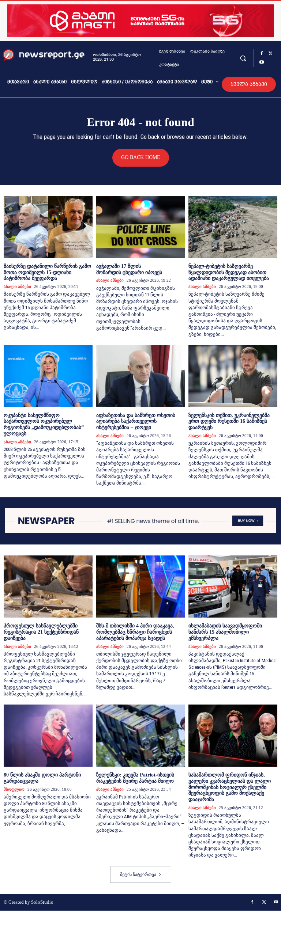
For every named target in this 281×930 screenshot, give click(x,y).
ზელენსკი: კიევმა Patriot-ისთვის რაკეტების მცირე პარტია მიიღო (135, 778)
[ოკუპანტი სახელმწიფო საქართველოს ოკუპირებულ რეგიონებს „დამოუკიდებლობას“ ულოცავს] (48, 376)
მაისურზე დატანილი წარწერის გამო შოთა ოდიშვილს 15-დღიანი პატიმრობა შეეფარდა (47, 272)
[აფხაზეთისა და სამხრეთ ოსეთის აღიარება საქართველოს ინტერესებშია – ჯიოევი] (140, 376)
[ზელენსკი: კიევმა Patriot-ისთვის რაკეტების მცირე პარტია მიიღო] (140, 736)
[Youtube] (261, 62)
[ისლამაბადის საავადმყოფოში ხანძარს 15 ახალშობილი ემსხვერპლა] (232, 586)
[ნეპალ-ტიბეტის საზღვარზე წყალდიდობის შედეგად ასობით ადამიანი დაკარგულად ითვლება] (232, 227)
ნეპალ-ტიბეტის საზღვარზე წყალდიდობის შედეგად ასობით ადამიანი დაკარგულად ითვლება (228, 272)
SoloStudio (42, 902)
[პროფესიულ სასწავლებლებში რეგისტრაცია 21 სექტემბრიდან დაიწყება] (48, 586)
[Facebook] (261, 53)
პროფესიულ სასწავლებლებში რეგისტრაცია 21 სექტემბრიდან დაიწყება (41, 632)
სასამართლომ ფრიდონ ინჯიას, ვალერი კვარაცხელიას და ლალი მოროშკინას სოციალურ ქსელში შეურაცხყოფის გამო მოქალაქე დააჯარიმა (229, 787)
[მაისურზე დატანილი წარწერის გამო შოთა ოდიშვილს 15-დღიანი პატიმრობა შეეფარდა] (48, 227)
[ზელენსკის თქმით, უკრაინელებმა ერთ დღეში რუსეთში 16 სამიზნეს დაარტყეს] (232, 376)
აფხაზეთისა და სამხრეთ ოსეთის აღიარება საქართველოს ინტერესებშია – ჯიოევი (135, 421)
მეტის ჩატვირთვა (138, 874)
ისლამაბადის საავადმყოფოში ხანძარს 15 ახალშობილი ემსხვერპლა (225, 632)
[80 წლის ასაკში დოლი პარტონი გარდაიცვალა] (48, 736)
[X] (270, 53)
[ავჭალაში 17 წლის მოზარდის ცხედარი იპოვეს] (140, 227)
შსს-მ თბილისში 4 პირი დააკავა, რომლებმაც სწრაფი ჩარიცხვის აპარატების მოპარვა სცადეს (135, 632)
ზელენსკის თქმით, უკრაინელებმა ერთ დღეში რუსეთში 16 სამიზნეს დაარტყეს (229, 421)
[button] (243, 58)
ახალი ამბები (17, 286)
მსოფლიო (14, 789)
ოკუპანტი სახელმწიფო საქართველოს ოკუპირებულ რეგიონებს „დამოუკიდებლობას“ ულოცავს (44, 424)
